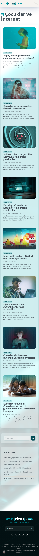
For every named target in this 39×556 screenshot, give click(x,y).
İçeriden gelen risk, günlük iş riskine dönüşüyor (18, 468)
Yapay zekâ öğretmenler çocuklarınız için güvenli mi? (18, 57)
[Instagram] (15, 534)
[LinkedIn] (23, 534)
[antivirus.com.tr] (11, 3)
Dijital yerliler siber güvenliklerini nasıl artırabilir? (13, 307)
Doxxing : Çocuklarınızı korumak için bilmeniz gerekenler (15, 207)
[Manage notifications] (4, 552)
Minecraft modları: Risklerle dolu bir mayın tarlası (18, 257)
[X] (19, 534)
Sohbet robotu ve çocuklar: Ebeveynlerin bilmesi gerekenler (18, 157)
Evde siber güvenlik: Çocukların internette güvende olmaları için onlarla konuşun (19, 407)
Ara (33, 438)
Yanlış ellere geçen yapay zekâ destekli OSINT (18, 458)
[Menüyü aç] (36, 3)
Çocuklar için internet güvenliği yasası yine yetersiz (19, 356)
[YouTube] (27, 534)
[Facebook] (11, 534)
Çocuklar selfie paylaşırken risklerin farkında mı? (17, 107)
